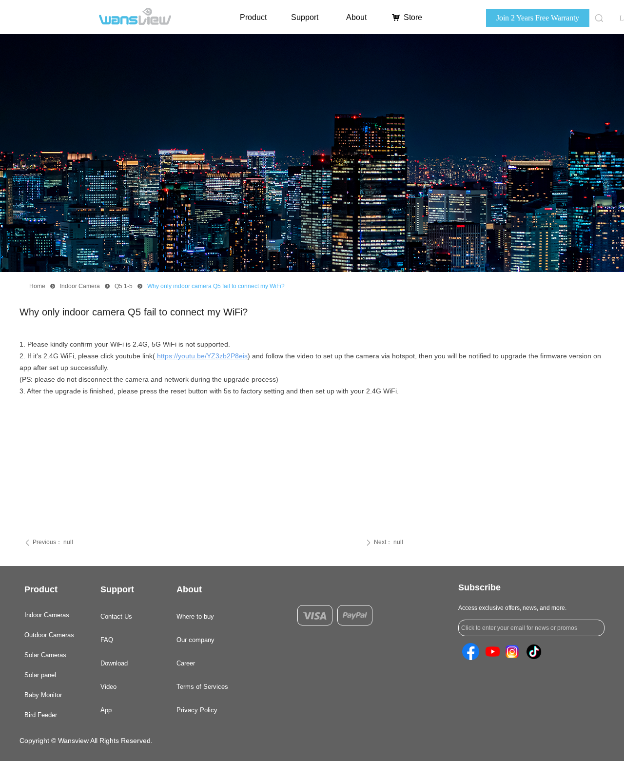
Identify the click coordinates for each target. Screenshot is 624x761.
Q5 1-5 (124, 286)
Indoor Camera (80, 286)
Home (37, 286)
